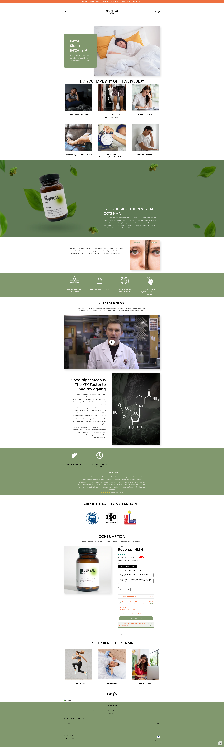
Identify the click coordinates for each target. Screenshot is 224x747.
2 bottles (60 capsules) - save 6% (132, 570)
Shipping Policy (115, 710)
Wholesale (112, 713)
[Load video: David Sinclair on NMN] (112, 342)
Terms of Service (127, 710)
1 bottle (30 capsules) (127, 566)
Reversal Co (147, 740)
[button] (66, 12)
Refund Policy (104, 710)
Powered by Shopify (155, 740)
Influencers (139, 710)
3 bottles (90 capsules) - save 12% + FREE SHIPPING (134, 575)
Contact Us (84, 710)
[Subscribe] (93, 723)
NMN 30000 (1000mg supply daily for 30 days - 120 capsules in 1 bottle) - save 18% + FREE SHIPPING (135, 581)
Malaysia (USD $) (71, 739)
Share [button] (122, 634)
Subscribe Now (136, 618)
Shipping (120, 560)
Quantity (120, 586)
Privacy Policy (93, 710)
